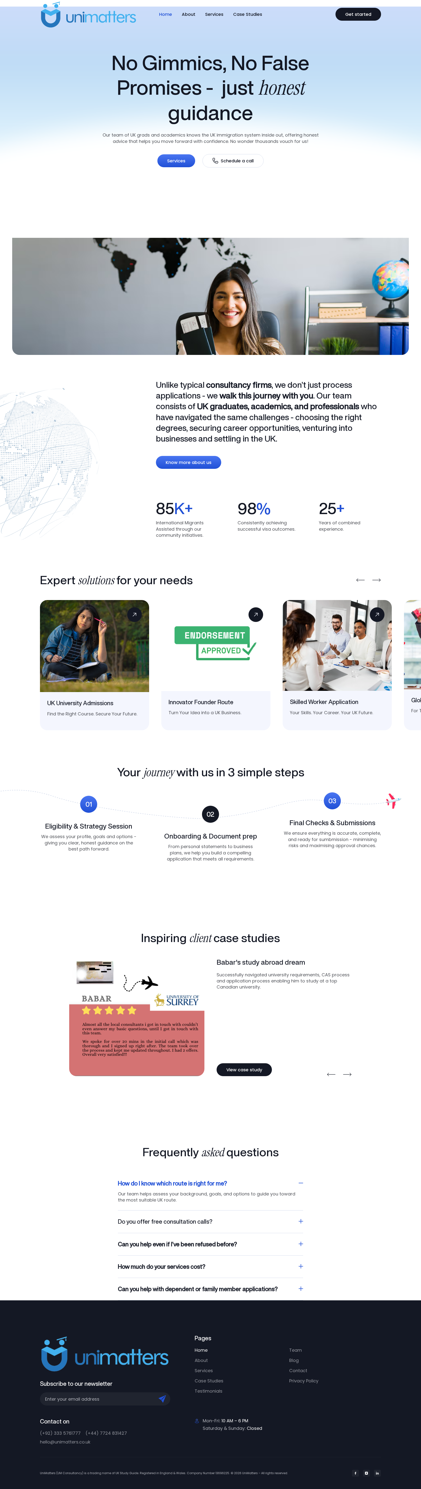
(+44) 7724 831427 (106, 1433)
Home (165, 14)
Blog (294, 1360)
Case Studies (247, 14)
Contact (298, 1371)
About (188, 14)
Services (214, 14)
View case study (244, 1070)
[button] (360, 580)
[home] (94, 14)
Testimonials (208, 1391)
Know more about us (188, 462)
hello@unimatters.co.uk (65, 1442)
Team (295, 1350)
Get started (358, 14)
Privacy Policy (303, 1381)
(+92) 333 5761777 (60, 1433)
